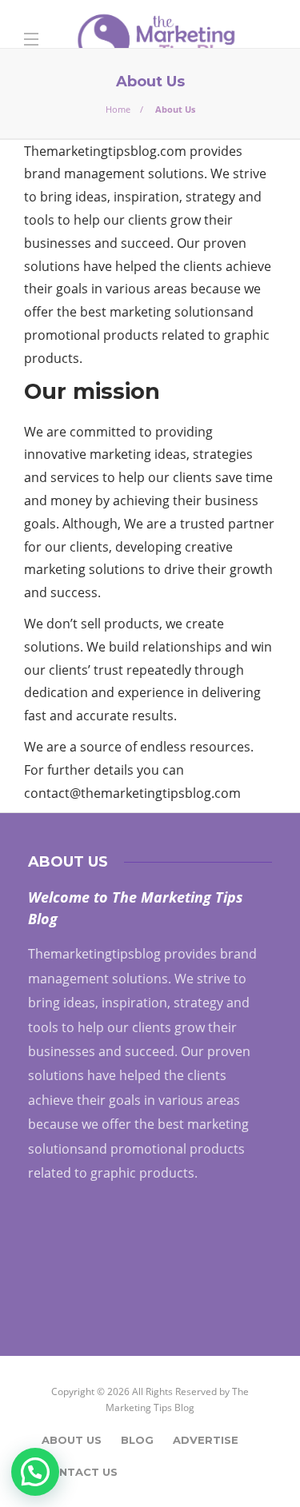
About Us (72, 1439)
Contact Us (80, 1471)
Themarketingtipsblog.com (105, 151)
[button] (35, 1472)
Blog (137, 1439)
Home (118, 109)
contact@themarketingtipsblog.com (132, 793)
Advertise (205, 1439)
